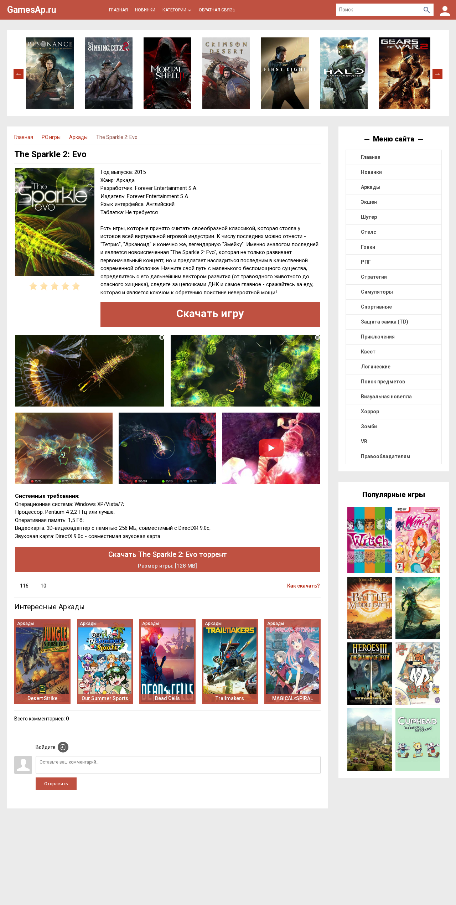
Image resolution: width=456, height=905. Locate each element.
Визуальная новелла (386, 396)
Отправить (56, 783)
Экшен (369, 202)
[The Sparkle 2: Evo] (54, 223)
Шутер (369, 217)
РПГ (366, 262)
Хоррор (370, 411)
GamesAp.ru (31, 10)
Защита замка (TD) (384, 322)
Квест (368, 352)
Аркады (370, 187)
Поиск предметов (383, 381)
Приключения (378, 337)
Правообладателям (385, 456)
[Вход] (444, 10)
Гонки (368, 247)
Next (437, 73)
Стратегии (374, 277)
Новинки (371, 172)
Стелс (368, 232)
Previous (19, 73)
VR (364, 441)
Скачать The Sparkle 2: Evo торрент (167, 559)
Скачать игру (210, 313)
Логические (375, 366)
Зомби (369, 426)
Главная (370, 157)
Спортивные (376, 307)
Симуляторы (377, 292)
